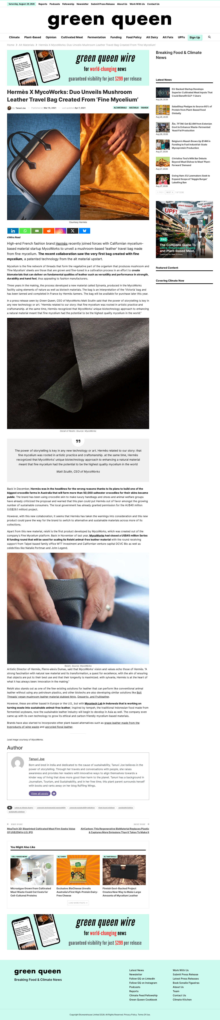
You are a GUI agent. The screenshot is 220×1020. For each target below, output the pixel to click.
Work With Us (137, 4)
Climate (14, 37)
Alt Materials (120, 107)
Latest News (136, 970)
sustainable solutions (17, 812)
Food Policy (134, 37)
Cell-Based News (19, 857)
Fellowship (68, 4)
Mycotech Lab (93, 703)
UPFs (181, 37)
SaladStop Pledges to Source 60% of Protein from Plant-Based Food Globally (192, 110)
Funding (116, 37)
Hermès (61, 243)
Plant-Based (32, 37)
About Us (122, 4)
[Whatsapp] (25, 231)
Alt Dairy (152, 37)
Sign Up (195, 37)
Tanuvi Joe (36, 759)
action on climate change (23, 808)
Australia (134, 107)
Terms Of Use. (144, 1014)
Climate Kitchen (182, 999)
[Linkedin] (13, 231)
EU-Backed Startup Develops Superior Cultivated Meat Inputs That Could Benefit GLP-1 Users (192, 92)
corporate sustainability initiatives (82, 808)
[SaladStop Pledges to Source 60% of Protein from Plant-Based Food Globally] (163, 110)
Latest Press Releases (186, 978)
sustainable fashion (125, 808)
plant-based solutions (106, 808)
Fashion (144, 107)
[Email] (37, 231)
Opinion (51, 37)
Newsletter (83, 4)
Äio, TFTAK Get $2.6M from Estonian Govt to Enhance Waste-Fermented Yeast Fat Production (192, 127)
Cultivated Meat (72, 37)
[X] (72, 231)
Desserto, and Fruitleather (93, 696)
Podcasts (55, 4)
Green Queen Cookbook (143, 999)
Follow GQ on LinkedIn (142, 978)
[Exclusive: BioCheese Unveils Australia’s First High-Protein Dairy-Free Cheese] (78, 870)
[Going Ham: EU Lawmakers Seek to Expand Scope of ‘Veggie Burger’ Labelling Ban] (163, 179)
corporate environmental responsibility (51, 808)
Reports (42, 4)
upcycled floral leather (58, 726)
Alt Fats (168, 37)
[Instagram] (60, 231)
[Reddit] (48, 231)
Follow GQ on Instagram (143, 982)
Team (176, 991)
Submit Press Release (103, 4)
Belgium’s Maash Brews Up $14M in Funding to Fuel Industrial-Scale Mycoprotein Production (191, 144)
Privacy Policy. (130, 1014)
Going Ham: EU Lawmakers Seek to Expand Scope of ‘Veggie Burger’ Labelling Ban (191, 179)
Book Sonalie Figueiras (186, 982)
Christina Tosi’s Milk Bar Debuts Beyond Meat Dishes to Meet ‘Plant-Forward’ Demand (191, 162)
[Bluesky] (84, 231)
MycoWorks (96, 535)
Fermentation (97, 37)
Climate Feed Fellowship (143, 995)
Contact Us (153, 4)
